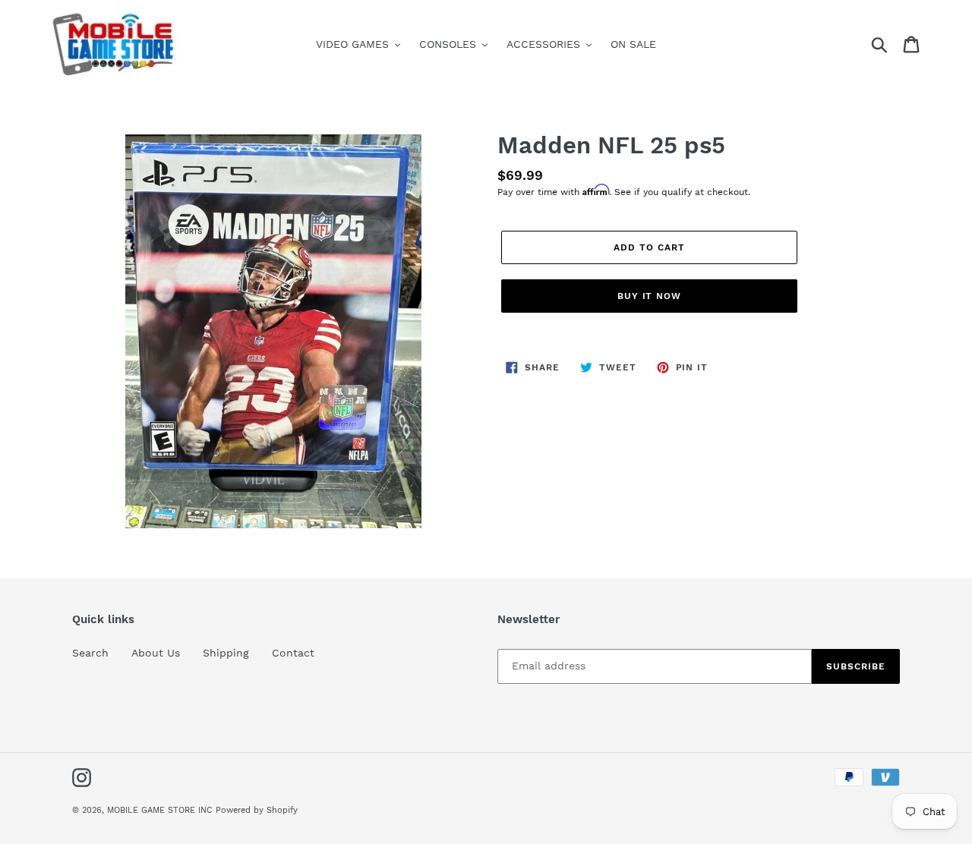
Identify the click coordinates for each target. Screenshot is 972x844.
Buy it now (649, 296)
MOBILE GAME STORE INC (161, 810)
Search (90, 653)
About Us (155, 653)
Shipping (226, 653)
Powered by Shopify (257, 810)
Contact (293, 653)
